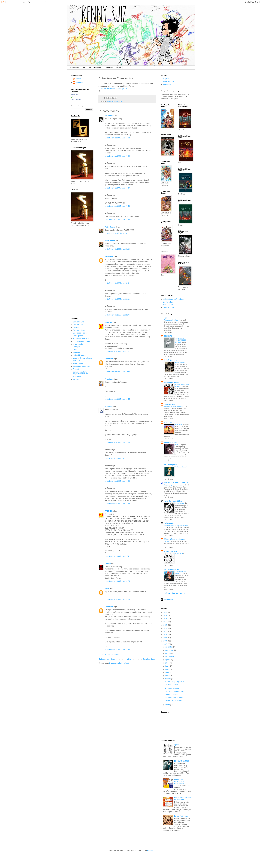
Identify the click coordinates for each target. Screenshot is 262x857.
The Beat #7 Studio (171, 382)
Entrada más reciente (107, 659)
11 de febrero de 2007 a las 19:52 (117, 283)
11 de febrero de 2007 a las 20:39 (117, 299)
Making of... (77, 361)
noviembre (169, 650)
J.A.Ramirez (109, 116)
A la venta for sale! (181, 362)
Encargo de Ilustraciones (92, 67)
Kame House (168, 305)
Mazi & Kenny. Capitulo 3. (174, 682)
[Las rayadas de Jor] (172, 569)
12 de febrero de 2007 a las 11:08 (117, 372)
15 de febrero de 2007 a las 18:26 (117, 581)
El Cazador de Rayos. (81, 338)
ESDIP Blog (168, 599)
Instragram (109, 67)
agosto (168, 660)
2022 (165, 612)
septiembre (169, 656)
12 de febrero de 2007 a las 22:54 (117, 442)
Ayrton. (176, 745)
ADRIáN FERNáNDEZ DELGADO (176, 483)
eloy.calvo (108, 406)
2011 (165, 631)
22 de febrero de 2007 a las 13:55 (117, 599)
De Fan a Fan (168, 302)
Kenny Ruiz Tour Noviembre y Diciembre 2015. (180, 781)
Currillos (76, 327)
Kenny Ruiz (109, 256)
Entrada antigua (149, 659)
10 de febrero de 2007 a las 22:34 (117, 220)
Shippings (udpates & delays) (174, 406)
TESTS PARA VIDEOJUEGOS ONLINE (180, 340)
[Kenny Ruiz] (72, 97)
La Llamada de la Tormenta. (175, 698)
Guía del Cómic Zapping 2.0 (174, 593)
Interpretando (78, 352)
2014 (165, 622)
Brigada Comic (169, 404)
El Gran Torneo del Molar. (82, 341)
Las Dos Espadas (171, 694)
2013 (165, 625)
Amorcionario (179, 503)
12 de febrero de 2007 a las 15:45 (117, 399)
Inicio (129, 659)
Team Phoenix (168, 82)
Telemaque (167, 84)
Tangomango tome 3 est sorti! (174, 485)
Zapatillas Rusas (170, 443)
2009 (165, 638)
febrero (168, 679)
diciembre (169, 647)
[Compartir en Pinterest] (115, 98)
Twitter (118, 67)
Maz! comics (169, 423)
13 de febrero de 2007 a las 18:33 (117, 481)
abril (167, 672)
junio (167, 666)
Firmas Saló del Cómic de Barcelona (182, 799)
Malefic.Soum (78, 364)
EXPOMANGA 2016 (181, 761)
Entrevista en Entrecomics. (175, 691)
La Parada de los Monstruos (173, 299)
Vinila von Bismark (181, 467)
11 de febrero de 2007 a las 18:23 (117, 249)
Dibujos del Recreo (80, 333)
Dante (107, 589)
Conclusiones (111, 101)
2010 (165, 635)
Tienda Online (74, 67)
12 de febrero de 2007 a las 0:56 (117, 351)
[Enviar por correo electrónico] (105, 98)
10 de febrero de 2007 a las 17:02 (117, 138)
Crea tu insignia (76, 100)
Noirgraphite (169, 523)
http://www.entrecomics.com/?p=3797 (113, 89)
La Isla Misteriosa (79, 355)
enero (167, 705)
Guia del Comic (169, 307)
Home (166, 318)
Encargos (76, 347)
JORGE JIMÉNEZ (170, 551)
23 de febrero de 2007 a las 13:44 (117, 650)
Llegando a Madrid (172, 688)
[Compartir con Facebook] (113, 98)
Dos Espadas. (78, 336)
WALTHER (109, 322)
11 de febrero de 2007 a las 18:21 (117, 233)
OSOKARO (168, 336)
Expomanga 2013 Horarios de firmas (176, 525)
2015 (165, 619)
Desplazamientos (79, 330)
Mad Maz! (178, 424)
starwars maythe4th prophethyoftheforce (80, 373)
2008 (165, 641)
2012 (165, 628)
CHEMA (108, 564)
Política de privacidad (171, 320)
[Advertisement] (79, 272)
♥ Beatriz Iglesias (170, 465)
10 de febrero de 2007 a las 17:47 (117, 188)
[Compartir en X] (110, 98)
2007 (165, 644)
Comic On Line (78, 322)
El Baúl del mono (170, 360)
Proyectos (76, 369)
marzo (167, 676)
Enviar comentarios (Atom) (119, 663)
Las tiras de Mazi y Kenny (82, 358)
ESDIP (75, 350)
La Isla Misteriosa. (181, 816)
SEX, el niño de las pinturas (174, 539)
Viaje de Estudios (171, 685)
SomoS (166, 541)
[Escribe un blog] (107, 98)
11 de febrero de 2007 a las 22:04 (117, 315)
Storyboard (77, 377)
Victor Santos (110, 227)
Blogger (150, 851)
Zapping (119, 101)
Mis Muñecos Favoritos (81, 366)
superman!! (179, 553)
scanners (79, 82)
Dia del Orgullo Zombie (173, 701)
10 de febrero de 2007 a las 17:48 (117, 206)
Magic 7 (166, 79)
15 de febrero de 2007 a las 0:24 (117, 556)
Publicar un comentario (110, 654)
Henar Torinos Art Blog (173, 501)
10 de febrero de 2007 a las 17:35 (117, 156)
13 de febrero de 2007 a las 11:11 (117, 458)
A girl (177, 444)
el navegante (78, 344)
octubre (168, 653)
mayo (167, 669)
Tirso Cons (109, 379)
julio (167, 663)
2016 (165, 615)
